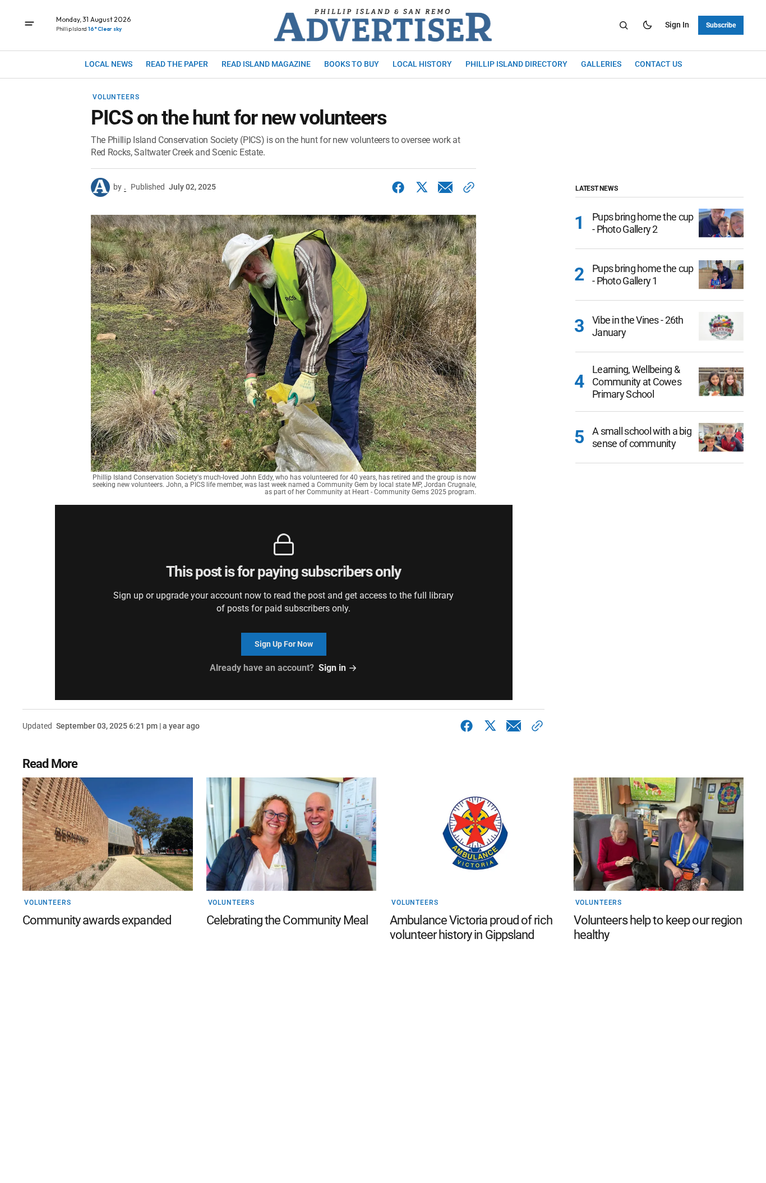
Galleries (601, 63)
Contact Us (658, 63)
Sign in (677, 24)
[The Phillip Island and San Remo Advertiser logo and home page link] (383, 25)
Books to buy (351, 63)
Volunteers (116, 97)
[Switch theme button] (647, 25)
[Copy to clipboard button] (466, 187)
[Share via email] (445, 187)
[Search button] (624, 25)
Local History (422, 63)
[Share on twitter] (421, 187)
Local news (108, 63)
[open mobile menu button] (29, 25)
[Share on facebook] (400, 187)
